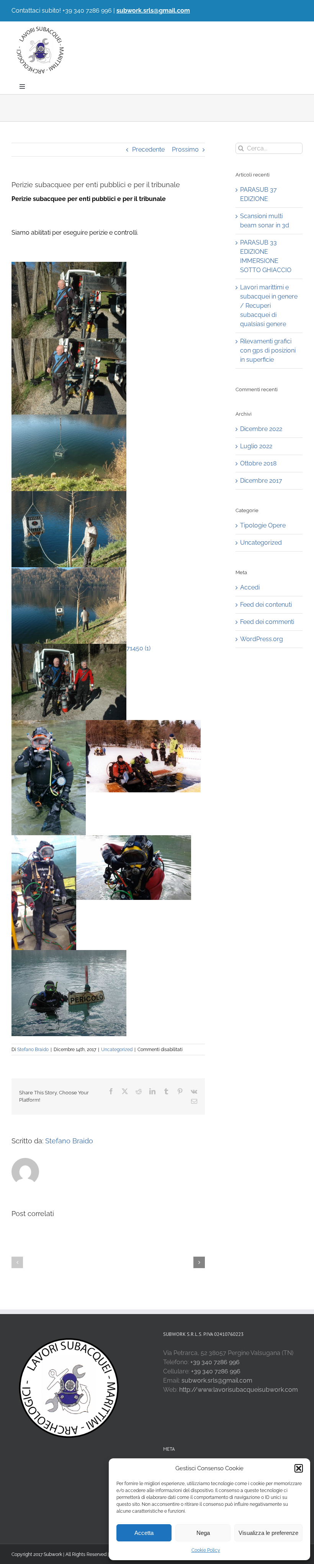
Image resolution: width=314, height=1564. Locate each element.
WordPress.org (261, 639)
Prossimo (185, 149)
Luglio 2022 (256, 446)
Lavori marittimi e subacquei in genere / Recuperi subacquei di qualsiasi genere (269, 306)
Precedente (148, 149)
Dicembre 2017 (261, 480)
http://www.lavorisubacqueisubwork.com (238, 1389)
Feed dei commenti (267, 621)
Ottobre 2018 (258, 463)
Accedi (250, 587)
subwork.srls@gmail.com (153, 10)
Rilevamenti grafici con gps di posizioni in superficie (268, 350)
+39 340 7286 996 (215, 1362)
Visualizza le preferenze (268, 1533)
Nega (203, 1533)
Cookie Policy (205, 1550)
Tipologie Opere (263, 525)
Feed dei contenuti (266, 604)
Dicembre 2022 (261, 429)
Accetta (144, 1533)
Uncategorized (116, 1049)
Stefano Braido (33, 1049)
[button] (299, 1468)
